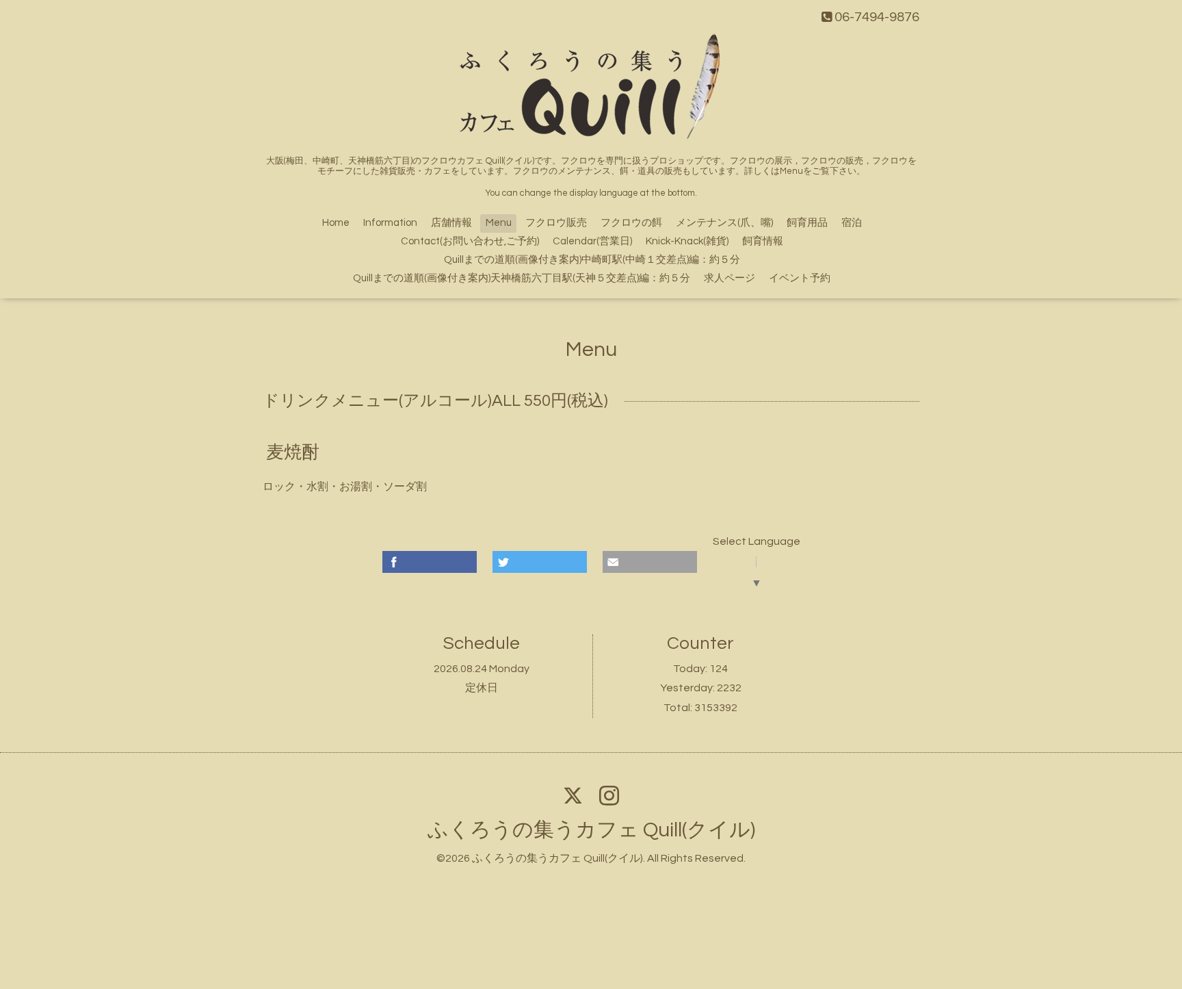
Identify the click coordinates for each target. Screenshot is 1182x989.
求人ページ (729, 278)
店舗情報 (451, 223)
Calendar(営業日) (592, 241)
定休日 (481, 687)
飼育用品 (807, 223)
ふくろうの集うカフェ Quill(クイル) (591, 829)
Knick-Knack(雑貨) (687, 241)
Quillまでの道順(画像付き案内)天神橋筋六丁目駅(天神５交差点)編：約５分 (521, 278)
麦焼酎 (292, 452)
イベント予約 (799, 278)
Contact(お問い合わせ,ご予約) (470, 241)
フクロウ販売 (556, 223)
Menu (499, 223)
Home (336, 223)
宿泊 (851, 223)
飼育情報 (762, 241)
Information (390, 223)
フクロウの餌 (631, 223)
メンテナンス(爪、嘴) (724, 223)
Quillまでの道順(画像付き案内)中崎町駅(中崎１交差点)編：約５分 (592, 260)
